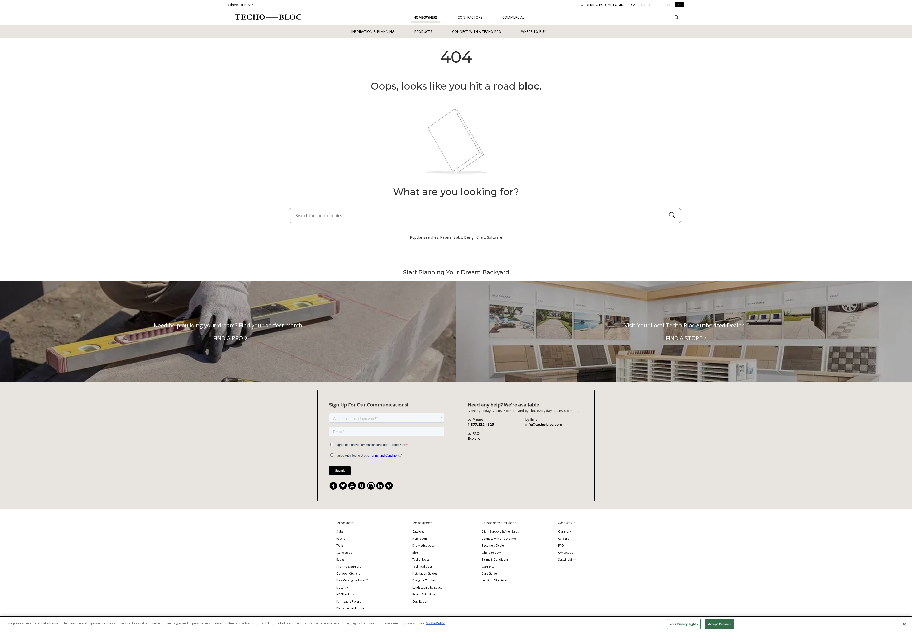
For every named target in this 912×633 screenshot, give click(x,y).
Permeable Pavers (348, 602)
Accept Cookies (719, 624)
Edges (340, 559)
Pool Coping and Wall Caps (354, 580)
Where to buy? (491, 553)
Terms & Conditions (495, 559)
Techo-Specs (420, 559)
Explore (474, 438)
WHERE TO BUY (533, 31)
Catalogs (418, 531)
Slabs (339, 531)
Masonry (342, 588)
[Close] (904, 624)
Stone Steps (344, 553)
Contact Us (565, 553)
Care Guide (489, 574)
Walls (339, 545)
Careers (563, 539)
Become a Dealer (493, 545)
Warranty (488, 567)
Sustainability (567, 559)
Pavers (340, 539)
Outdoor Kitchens (348, 574)
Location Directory (494, 580)
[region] (456, 624)
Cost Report (420, 602)
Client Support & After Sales (500, 531)
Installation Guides (424, 574)
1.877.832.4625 (481, 424)
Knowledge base (423, 545)
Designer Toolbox (424, 580)
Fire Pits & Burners (348, 567)
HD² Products (345, 594)
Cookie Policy (435, 623)
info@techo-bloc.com (543, 424)
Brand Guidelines (424, 594)
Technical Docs (422, 567)
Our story (564, 531)
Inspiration (419, 539)
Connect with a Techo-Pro (476, 31)
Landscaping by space (427, 588)
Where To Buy (239, 4)
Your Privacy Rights (684, 624)
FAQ (561, 545)
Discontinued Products (351, 608)
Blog (415, 553)
